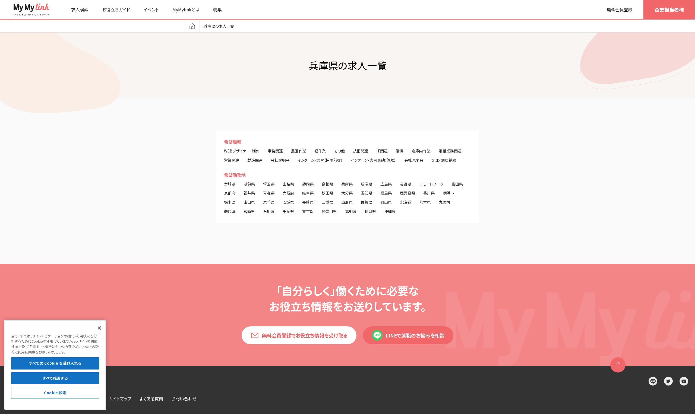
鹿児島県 (407, 193)
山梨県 (288, 184)
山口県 (249, 202)
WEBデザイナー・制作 (242, 151)
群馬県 (229, 211)
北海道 (405, 202)
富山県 (457, 184)
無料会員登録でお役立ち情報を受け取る (305, 335)
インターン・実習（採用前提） (320, 160)
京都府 (229, 193)
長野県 (405, 184)
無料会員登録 (619, 9)
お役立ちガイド (116, 9)
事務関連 (275, 151)
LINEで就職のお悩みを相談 (415, 335)
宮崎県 (249, 211)
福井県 (249, 193)
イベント (151, 9)
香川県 (429, 193)
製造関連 (255, 160)
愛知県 (366, 193)
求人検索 (80, 9)
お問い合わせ (184, 398)
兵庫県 (347, 184)
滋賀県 (249, 184)
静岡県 (308, 184)
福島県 (386, 193)
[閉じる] (99, 328)
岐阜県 (308, 193)
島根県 (327, 184)
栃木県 (229, 202)
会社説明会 (280, 160)
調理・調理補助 (443, 160)
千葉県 (288, 211)
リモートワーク (431, 184)
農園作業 (298, 151)
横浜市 (448, 193)
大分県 (347, 193)
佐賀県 (366, 202)
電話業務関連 (450, 151)
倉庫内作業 (421, 151)
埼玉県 (268, 184)
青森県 (268, 193)
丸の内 (444, 202)
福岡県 (370, 211)
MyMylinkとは (186, 9)
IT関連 (382, 151)
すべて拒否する (55, 378)
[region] (55, 365)
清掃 (399, 151)
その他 (339, 151)
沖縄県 (390, 211)
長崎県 (308, 202)
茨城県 (288, 202)
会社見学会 (413, 160)
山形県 (347, 202)
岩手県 (268, 202)
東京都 (308, 211)
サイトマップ (120, 398)
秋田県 (327, 193)
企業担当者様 (669, 9)
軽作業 (320, 151)
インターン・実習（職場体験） (373, 160)
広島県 (386, 184)
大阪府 (288, 193)
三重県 (327, 202)
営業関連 (231, 160)
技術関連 (360, 151)
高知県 (350, 211)
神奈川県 (329, 211)
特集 (217, 9)
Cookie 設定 (55, 392)
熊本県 (425, 202)
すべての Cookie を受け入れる (55, 363)
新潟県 (366, 184)
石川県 (268, 211)
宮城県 (229, 184)
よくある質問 (151, 398)
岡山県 (386, 202)
